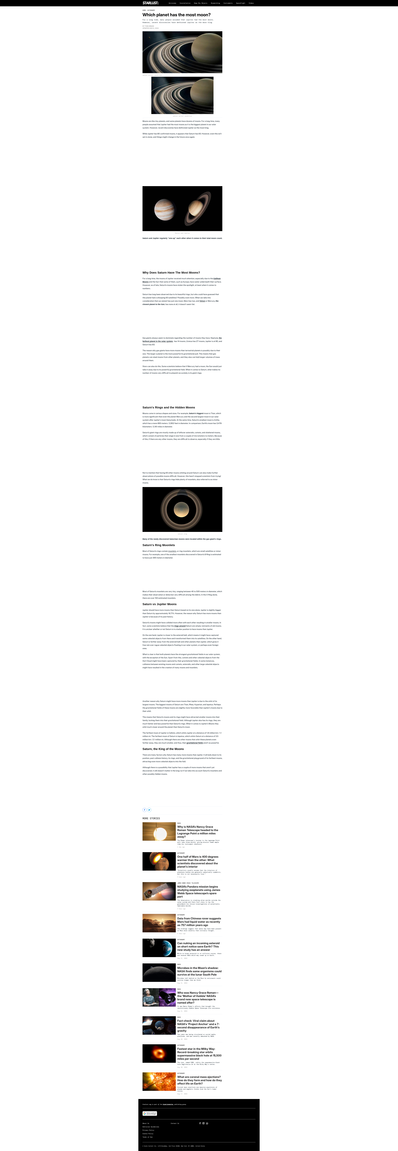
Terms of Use (147, 1137)
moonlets (172, 551)
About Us (146, 1123)
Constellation (185, 3)
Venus (202, 301)
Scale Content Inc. (168, 1104)
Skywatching (215, 3)
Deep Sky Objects (200, 3)
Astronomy (172, 3)
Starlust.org (147, 1104)
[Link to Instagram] (203, 1124)
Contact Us (175, 1123)
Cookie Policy (148, 1134)
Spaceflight (240, 3)
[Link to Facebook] (200, 1124)
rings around (180, 626)
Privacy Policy (148, 1130)
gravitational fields (195, 743)
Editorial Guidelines (151, 1127)
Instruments (228, 3)
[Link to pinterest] (207, 1124)
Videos (251, 3)
